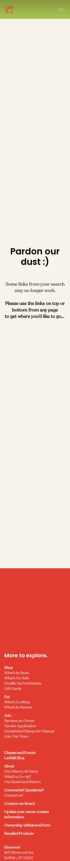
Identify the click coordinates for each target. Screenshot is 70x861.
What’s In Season (18, 707)
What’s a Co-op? (17, 777)
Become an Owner (19, 721)
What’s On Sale (16, 678)
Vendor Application (20, 726)
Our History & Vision (21, 772)
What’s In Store (16, 673)
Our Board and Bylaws (22, 782)
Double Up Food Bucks (22, 683)
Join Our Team (16, 737)
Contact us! (24, 792)
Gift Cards (12, 689)
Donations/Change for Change (29, 731)
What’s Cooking (17, 702)
